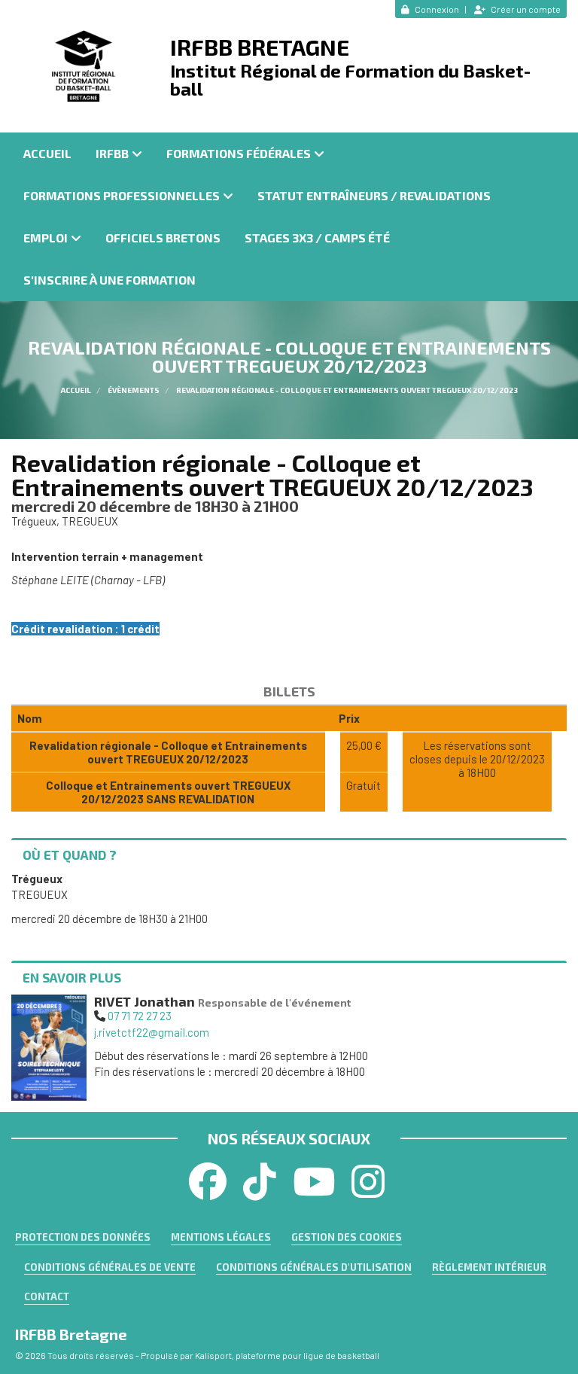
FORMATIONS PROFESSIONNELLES (121, 195)
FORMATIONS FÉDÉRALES (238, 153)
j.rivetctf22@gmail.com (151, 1032)
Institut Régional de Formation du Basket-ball (350, 79)
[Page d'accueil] (85, 66)
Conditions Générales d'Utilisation (314, 1267)
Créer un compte (526, 9)
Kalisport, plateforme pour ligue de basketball (287, 1355)
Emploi (45, 237)
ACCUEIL (47, 153)
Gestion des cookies (346, 1237)
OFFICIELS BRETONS (163, 237)
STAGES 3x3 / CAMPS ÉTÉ (317, 237)
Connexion (437, 9)
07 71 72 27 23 (140, 1015)
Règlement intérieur (489, 1267)
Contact (46, 1296)
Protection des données (83, 1237)
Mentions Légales (221, 1237)
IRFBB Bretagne (259, 46)
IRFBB (112, 153)
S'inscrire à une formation (109, 280)
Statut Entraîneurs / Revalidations (374, 195)
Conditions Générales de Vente (110, 1267)
